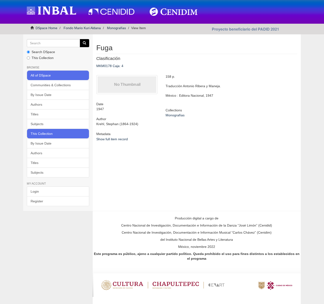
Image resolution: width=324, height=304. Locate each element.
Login (35, 191)
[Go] (84, 43)
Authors (36, 104)
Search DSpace (43, 52)
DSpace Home (46, 28)
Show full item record (112, 139)
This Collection (43, 58)
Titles (34, 114)
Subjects (37, 124)
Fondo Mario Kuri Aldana (82, 28)
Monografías (116, 28)
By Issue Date (41, 95)
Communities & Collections (51, 85)
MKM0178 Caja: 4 (109, 66)
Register (37, 201)
